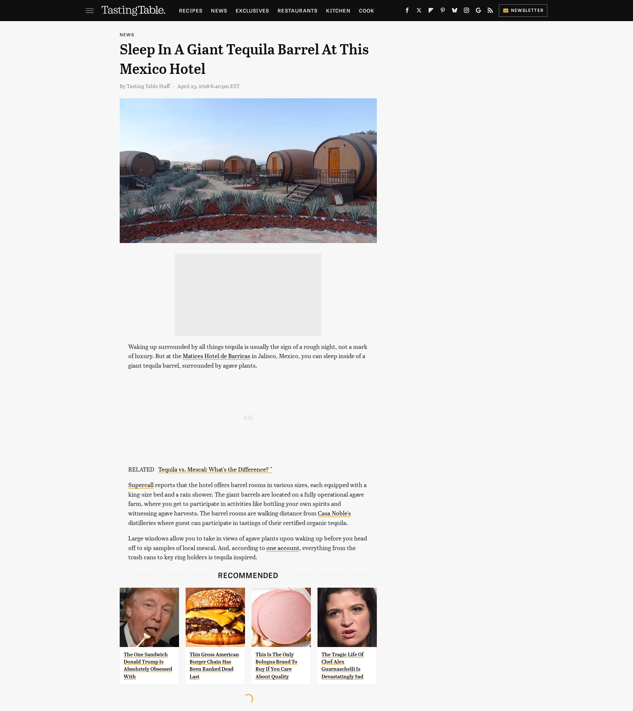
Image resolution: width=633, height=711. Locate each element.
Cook (367, 10)
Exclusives (252, 10)
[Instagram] (466, 11)
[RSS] (490, 11)
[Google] (478, 11)
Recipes (190, 10)
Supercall (141, 484)
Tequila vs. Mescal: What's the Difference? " (215, 469)
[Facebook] (407, 11)
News (219, 10)
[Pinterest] (442, 11)
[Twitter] (419, 11)
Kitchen (338, 10)
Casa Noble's (334, 513)
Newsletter (527, 10)
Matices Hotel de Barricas (216, 356)
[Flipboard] (431, 11)
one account (282, 547)
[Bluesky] (454, 11)
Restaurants (297, 10)
